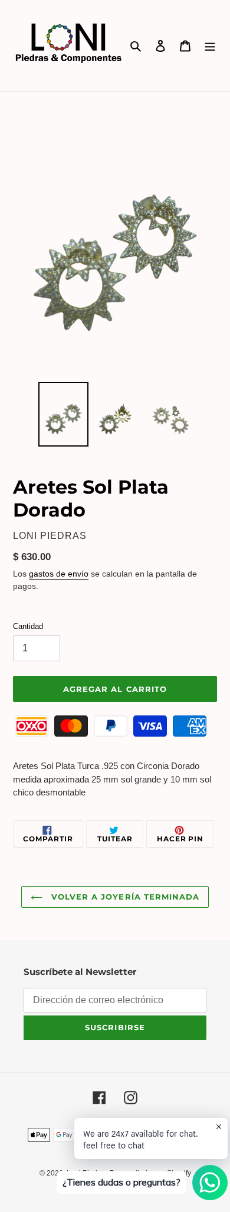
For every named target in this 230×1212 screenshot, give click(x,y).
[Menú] (210, 45)
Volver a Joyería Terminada (123, 896)
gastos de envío (58, 573)
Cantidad (28, 626)
